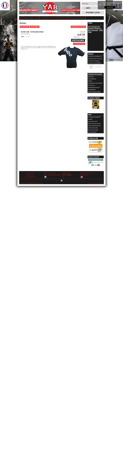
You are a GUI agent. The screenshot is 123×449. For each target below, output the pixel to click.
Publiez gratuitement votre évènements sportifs (94, 127)
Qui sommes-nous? (93, 121)
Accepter (110, 7)
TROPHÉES (63, 18)
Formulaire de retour (30, 176)
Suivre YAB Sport (67, 175)
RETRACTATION (84, 174)
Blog (64, 176)
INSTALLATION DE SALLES (76, 18)
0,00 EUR (96, 12)
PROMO (42, 18)
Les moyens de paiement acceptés (94, 118)
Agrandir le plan (91, 50)
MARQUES (27, 18)
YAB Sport (91, 54)
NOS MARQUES (92, 79)
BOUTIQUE (35, 18)
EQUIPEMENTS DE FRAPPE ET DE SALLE (95, 84)
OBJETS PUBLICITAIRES (94, 91)
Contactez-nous (29, 174)
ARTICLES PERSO (52, 18)
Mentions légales (66, 172)
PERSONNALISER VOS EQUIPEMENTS (94, 88)
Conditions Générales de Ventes (88, 172)
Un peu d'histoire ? (92, 132)
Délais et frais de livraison (94, 123)
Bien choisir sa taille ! (93, 130)
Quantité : (75, 37)
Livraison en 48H (93, 138)
